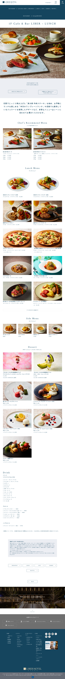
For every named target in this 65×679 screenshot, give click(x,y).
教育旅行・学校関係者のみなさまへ (39, 650)
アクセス (37, 637)
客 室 (9, 637)
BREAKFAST (31, 8)
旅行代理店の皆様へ (40, 602)
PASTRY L (54, 8)
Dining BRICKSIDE (37, 16)
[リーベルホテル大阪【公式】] (11, 2)
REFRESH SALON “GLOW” (28, 641)
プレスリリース (39, 635)
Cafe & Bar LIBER (22, 8)
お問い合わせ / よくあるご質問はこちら (32, 597)
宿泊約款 (9, 642)
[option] (32, 53)
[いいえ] (63, 675)
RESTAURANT (12, 8)
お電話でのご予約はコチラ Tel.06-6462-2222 (48, 92)
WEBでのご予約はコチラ (17, 91)
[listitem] (10, 621)
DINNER (48, 8)
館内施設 (9, 639)
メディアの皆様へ (24, 602)
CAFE (43, 8)
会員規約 (9, 641)
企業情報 (37, 660)
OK (32, 677)
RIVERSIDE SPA (29, 637)
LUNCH (38, 8)
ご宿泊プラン (10, 635)
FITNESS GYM (29, 644)
